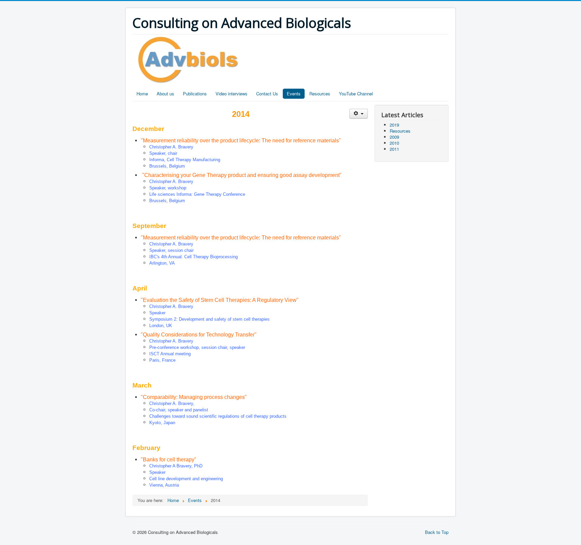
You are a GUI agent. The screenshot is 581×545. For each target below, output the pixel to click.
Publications (195, 93)
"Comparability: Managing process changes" (194, 397)
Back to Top (437, 532)
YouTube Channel (356, 93)
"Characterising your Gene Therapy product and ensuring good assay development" (242, 175)
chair (172, 153)
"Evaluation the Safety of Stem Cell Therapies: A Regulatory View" (220, 300)
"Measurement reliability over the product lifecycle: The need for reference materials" (241, 140)
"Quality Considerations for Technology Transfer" (199, 334)
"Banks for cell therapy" (168, 459)
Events (294, 93)
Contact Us (267, 93)
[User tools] (358, 114)
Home (142, 93)
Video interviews (231, 93)
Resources (319, 93)
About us (165, 93)
